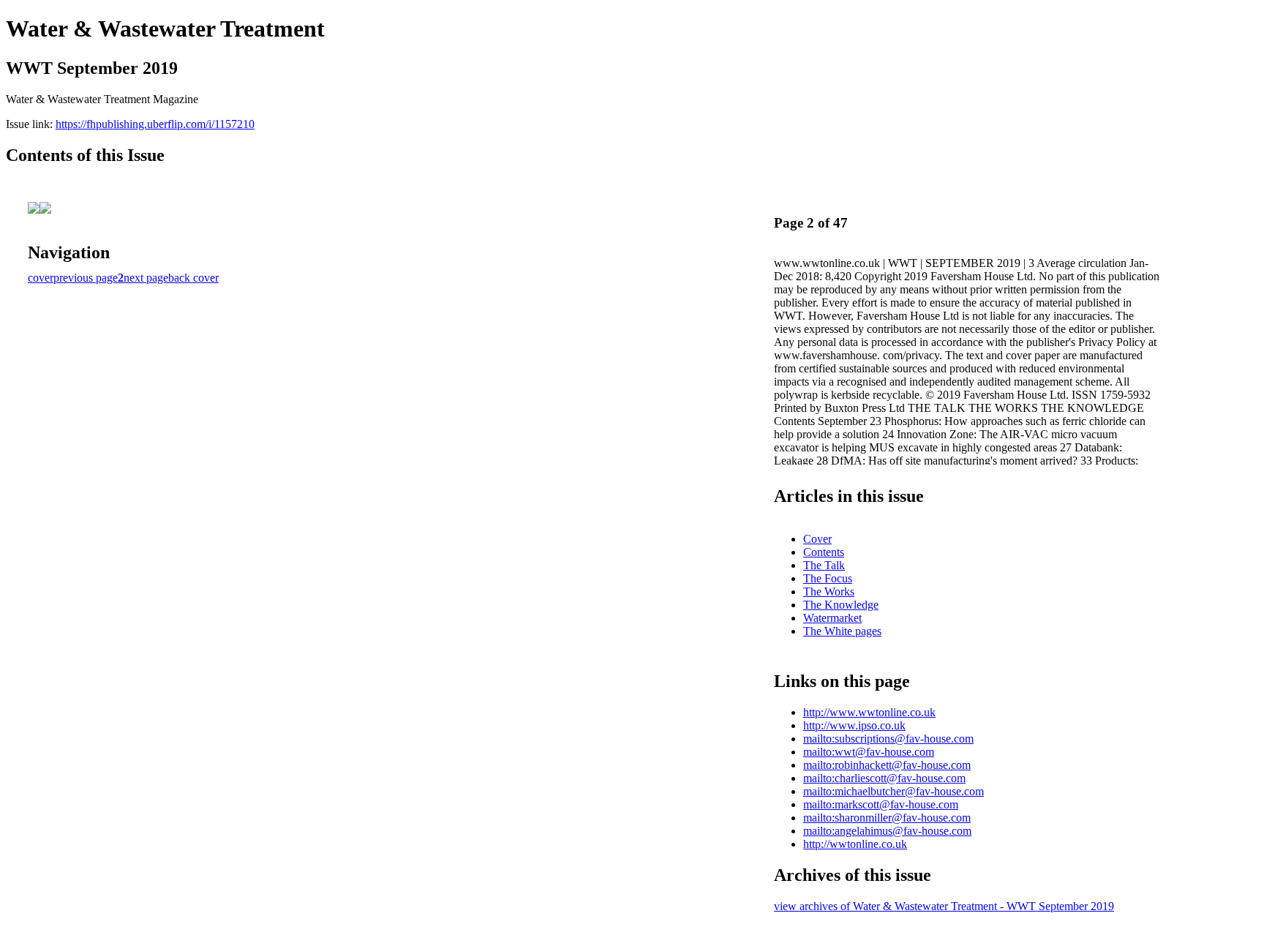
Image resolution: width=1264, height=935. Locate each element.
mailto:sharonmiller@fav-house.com (887, 817)
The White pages (842, 631)
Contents (823, 552)
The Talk (824, 565)
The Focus (827, 578)
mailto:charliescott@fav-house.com (884, 778)
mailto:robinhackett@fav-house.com (887, 765)
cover (40, 277)
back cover (193, 277)
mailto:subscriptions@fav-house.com (888, 738)
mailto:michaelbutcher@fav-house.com (893, 791)
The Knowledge (841, 604)
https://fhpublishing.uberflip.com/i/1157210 (155, 124)
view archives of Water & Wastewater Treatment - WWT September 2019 (944, 906)
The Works (828, 591)
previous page (85, 277)
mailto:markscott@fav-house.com (880, 804)
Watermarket (832, 618)
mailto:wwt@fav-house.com (868, 752)
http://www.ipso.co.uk (854, 725)
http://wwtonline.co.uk (855, 844)
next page (146, 277)
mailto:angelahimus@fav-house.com (887, 831)
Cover (817, 539)
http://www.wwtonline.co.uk (869, 712)
